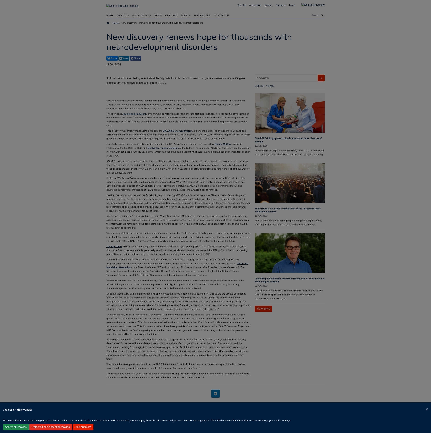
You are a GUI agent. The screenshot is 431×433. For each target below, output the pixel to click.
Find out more (83, 427)
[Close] (427, 409)
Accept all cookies (16, 427)
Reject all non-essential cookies (51, 427)
